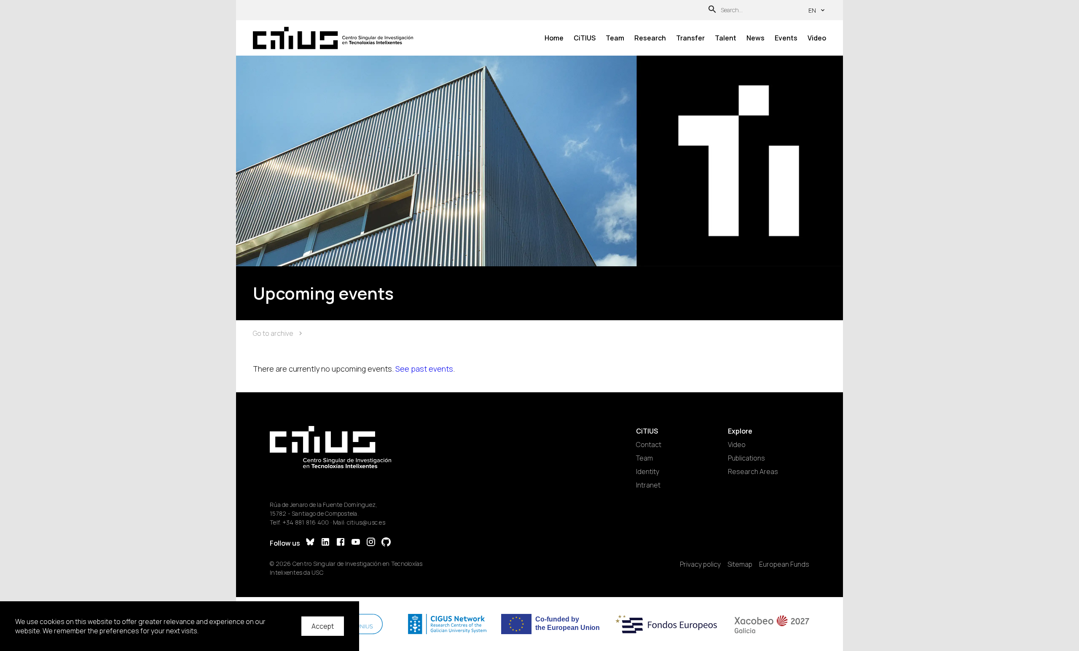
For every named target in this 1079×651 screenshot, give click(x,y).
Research (650, 38)
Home (554, 38)
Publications (746, 458)
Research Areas (753, 471)
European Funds (784, 564)
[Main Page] (333, 38)
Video (817, 38)
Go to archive (273, 333)
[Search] (712, 10)
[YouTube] (356, 543)
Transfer (690, 38)
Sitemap (739, 564)
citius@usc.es (366, 522)
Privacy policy (700, 564)
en (812, 10)
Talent (725, 38)
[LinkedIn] (325, 543)
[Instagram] (371, 543)
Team (615, 38)
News (755, 38)
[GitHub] (386, 543)
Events (786, 38)
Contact (648, 444)
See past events (424, 369)
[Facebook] (341, 543)
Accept (322, 626)
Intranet (648, 485)
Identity (647, 471)
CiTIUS (585, 38)
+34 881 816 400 (305, 522)
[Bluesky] (310, 543)
